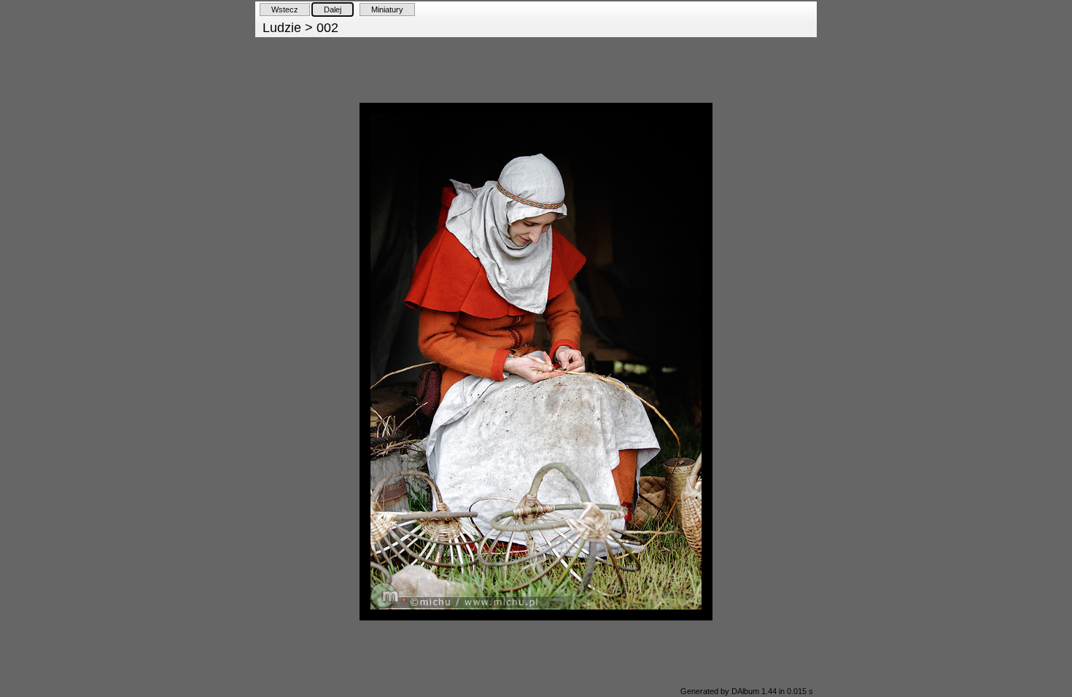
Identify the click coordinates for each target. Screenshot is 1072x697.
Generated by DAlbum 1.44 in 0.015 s (746, 691)
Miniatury (387, 9)
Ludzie (282, 27)
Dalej (332, 9)
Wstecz (284, 9)
